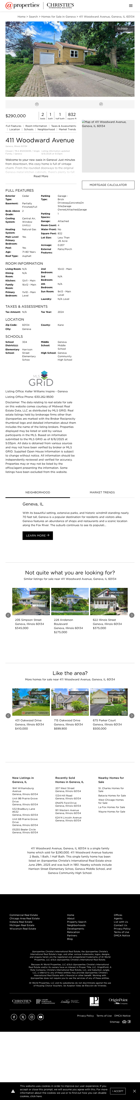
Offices (118, 915)
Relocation (73, 932)
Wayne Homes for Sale (111, 811)
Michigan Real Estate (22, 925)
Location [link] (15, 129)
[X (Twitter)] (23, 1019)
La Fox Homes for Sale (111, 807)
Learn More (36, 535)
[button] (108, 146)
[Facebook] (14, 1019)
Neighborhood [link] (46, 129)
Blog (70, 939)
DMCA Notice (122, 935)
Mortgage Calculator (108, 185)
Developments (75, 928)
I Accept (117, 1091)
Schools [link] (29, 129)
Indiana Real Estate (21, 921)
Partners (72, 935)
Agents (118, 918)
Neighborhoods (76, 925)
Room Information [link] (36, 126)
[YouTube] (41, 1019)
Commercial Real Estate (24, 915)
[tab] (37, 493)
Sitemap (115, 1021)
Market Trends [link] (67, 129)
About (71, 918)
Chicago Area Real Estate (25, 918)
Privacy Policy (122, 928)
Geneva (18, 153)
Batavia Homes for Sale (112, 795)
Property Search (76, 921)
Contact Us (120, 925)
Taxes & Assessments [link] (63, 126)
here (39, 1096)
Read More (41, 176)
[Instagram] (32, 1019)
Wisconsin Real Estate (23, 928)
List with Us (121, 921)
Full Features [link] (14, 126)
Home (70, 915)
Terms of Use (121, 932)
